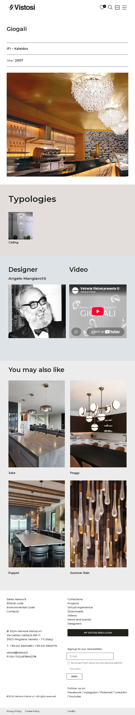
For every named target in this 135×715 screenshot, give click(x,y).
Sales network (16, 599)
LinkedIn (121, 692)
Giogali (17, 28)
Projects (73, 603)
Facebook (75, 692)
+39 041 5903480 (21, 645)
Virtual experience (80, 607)
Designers (75, 623)
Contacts (13, 611)
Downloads (75, 611)
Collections (75, 599)
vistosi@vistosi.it (17, 652)
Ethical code (15, 603)
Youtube (75, 696)
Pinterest (106, 692)
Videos (72, 615)
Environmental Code (21, 607)
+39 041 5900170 (46, 645)
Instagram (91, 692)
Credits (71, 711)
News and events (79, 619)
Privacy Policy (75, 669)
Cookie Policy (32, 711)
